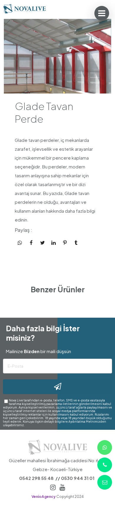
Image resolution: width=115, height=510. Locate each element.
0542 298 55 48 (36, 478)
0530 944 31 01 (77, 478)
